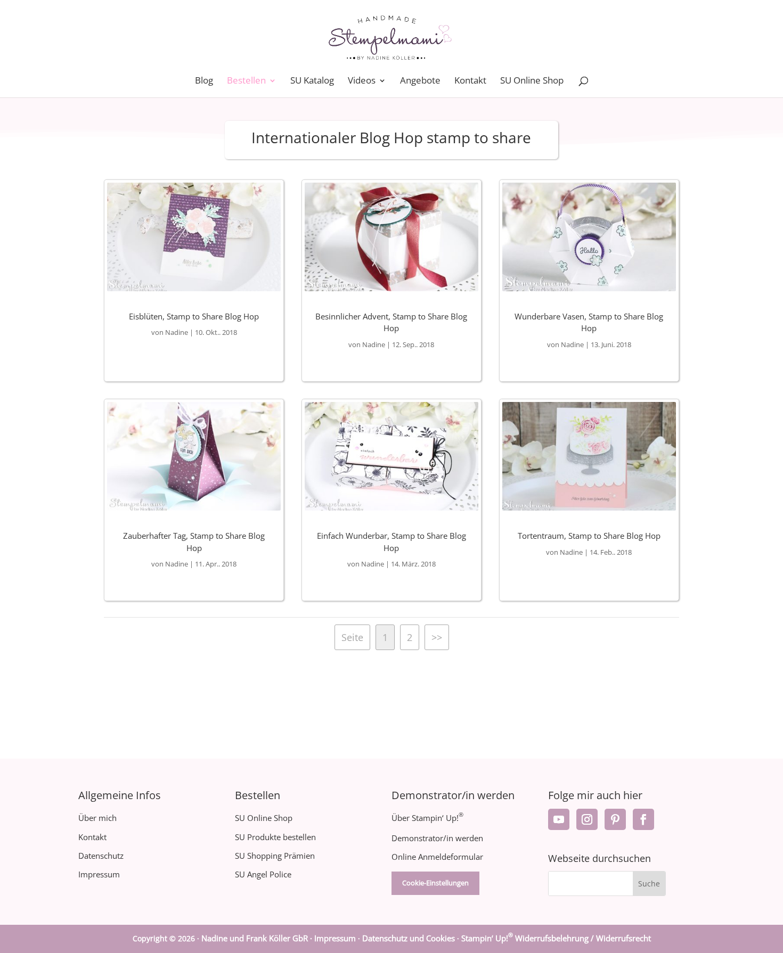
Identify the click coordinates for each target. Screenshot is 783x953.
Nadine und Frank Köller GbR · (257, 938)
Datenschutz (101, 855)
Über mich (97, 817)
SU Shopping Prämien (275, 855)
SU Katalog (312, 81)
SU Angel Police (263, 874)
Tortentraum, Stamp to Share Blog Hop (589, 535)
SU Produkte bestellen (275, 837)
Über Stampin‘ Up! (427, 817)
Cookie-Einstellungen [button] (435, 883)
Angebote (420, 81)
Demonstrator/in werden (437, 838)
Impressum (99, 874)
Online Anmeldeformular (437, 856)
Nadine (176, 332)
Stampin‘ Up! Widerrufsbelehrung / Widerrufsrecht (556, 938)
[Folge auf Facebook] (643, 819)
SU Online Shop (532, 81)
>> (436, 637)
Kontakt (470, 81)
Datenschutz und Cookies (408, 938)
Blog (204, 81)
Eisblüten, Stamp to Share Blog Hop (194, 316)
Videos (362, 81)
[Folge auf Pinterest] (615, 819)
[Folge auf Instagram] (587, 819)
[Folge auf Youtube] (558, 819)
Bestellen (246, 81)
